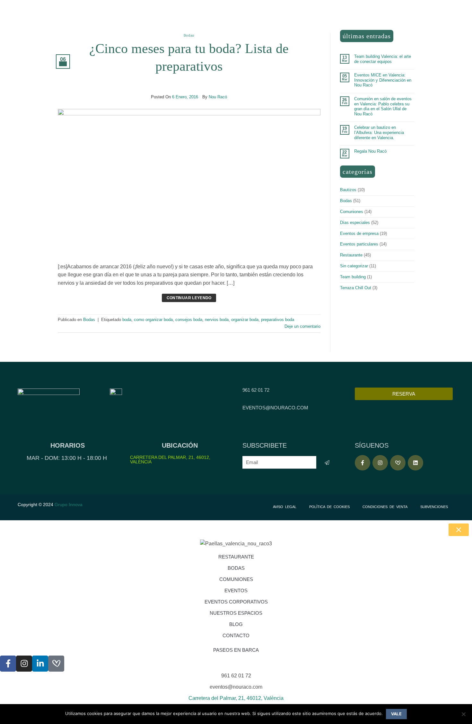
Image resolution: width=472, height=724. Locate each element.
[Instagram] (380, 462)
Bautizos (348, 189)
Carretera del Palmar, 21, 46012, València (170, 459)
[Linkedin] (415, 462)
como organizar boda (153, 319)
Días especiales (355, 222)
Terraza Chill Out (355, 287)
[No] (463, 716)
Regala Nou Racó (370, 151)
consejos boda (188, 319)
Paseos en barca (236, 650)
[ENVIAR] (327, 462)
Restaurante (351, 255)
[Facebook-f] (362, 462)
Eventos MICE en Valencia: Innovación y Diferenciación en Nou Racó (382, 80)
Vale (396, 713)
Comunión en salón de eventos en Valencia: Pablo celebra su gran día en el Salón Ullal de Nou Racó (383, 106)
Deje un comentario (302, 326)
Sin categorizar (354, 266)
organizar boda (244, 319)
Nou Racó (218, 96)
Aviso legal (284, 507)
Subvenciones (434, 507)
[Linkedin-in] (40, 664)
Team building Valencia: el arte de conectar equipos (382, 59)
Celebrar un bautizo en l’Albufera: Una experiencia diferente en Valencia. (379, 132)
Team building (353, 276)
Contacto (236, 635)
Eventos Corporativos (236, 601)
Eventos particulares (359, 244)
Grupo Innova (69, 504)
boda (126, 319)
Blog (236, 624)
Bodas (189, 35)
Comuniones (351, 211)
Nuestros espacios (236, 613)
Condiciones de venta (385, 507)
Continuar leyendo (189, 298)
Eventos (236, 590)
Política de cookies (329, 507)
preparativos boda (277, 319)
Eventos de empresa (359, 233)
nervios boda (217, 319)
